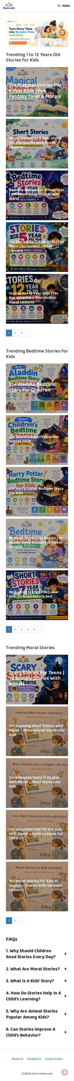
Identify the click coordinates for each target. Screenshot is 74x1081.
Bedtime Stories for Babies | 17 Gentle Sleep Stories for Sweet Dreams (35, 542)
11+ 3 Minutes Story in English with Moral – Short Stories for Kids (35, 782)
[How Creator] (9, 6)
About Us (17, 1058)
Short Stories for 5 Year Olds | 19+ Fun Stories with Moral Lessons (35, 142)
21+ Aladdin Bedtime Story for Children (32, 387)
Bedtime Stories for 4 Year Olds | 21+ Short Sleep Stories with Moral (36, 194)
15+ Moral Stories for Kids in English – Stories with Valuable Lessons (35, 885)
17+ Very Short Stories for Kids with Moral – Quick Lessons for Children (36, 833)
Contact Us (34, 1058)
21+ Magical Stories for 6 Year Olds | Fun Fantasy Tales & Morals (35, 90)
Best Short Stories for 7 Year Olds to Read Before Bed (34, 594)
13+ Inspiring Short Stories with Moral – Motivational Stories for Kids (37, 730)
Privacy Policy (53, 1058)
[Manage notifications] (65, 1072)
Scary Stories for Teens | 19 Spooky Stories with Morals (36, 678)
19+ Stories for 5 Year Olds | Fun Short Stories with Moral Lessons (36, 246)
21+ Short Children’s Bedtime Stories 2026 (33, 439)
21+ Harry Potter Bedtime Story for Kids (36, 490)
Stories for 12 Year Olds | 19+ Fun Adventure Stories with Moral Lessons (34, 297)
